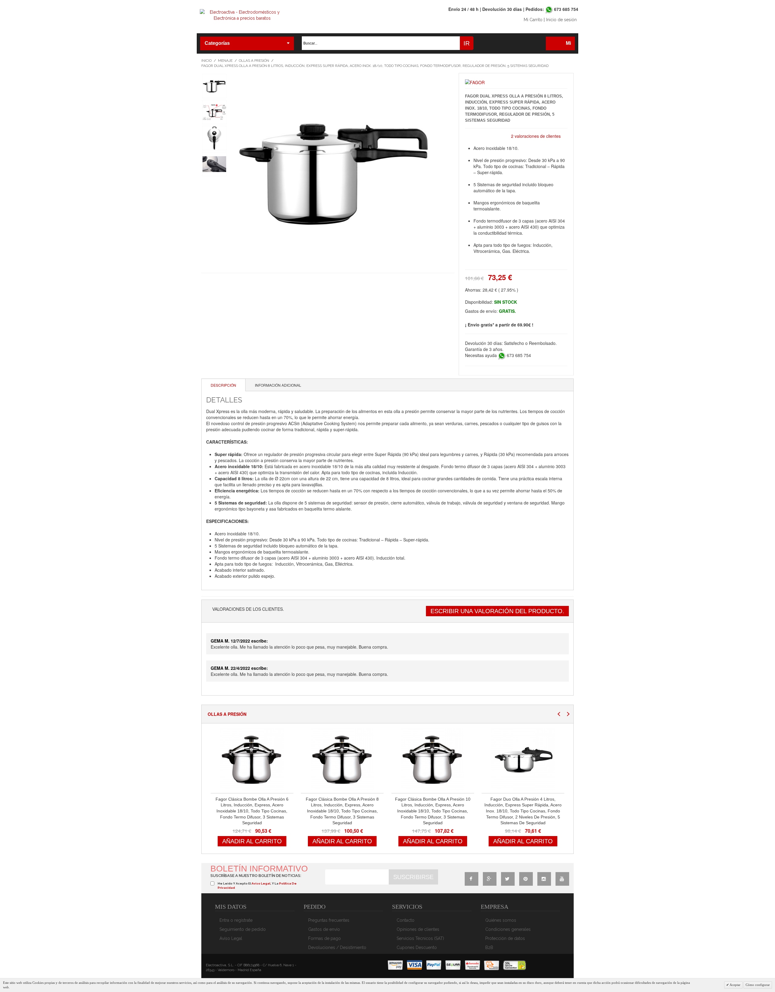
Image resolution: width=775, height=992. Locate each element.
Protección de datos (505, 938)
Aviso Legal (230, 938)
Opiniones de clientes (418, 929)
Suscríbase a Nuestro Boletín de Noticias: (255, 875)
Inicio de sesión (561, 19)
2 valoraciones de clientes (536, 136)
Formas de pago (324, 938)
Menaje (225, 60)
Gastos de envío (324, 929)
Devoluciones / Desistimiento (337, 947)
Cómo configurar (758, 985)
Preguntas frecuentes (328, 920)
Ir (466, 43)
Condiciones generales (508, 929)
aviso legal (261, 883)
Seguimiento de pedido (242, 929)
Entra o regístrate (235, 920)
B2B (489, 947)
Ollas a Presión (254, 60)
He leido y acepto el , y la (257, 885)
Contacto (405, 920)
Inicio (206, 60)
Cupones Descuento (417, 947)
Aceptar (734, 985)
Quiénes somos (500, 920)
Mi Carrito (533, 19)
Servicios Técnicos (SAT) (420, 938)
